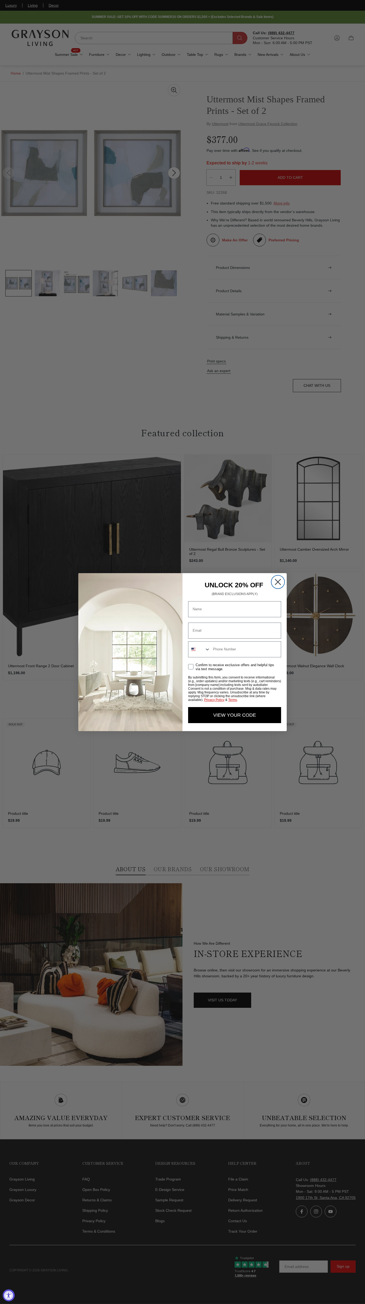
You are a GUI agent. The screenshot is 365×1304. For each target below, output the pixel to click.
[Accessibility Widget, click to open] (9, 1295)
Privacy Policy (214, 700)
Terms (232, 700)
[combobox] (199, 649)
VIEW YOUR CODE (234, 715)
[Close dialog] (278, 582)
